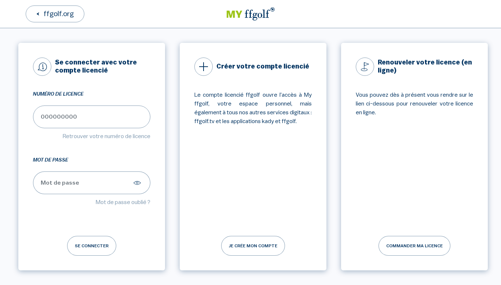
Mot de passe (50, 160)
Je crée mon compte (253, 246)
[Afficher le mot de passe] (138, 182)
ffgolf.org (59, 14)
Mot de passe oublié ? (123, 202)
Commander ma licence (414, 246)
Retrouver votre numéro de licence (106, 136)
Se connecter (92, 246)
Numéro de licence (58, 94)
